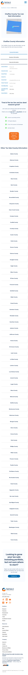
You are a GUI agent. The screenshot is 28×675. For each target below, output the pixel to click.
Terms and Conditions (7, 651)
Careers (4, 644)
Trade (3, 616)
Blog (3, 628)
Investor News (5, 630)
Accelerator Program (6, 618)
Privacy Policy (5, 649)
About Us (4, 642)
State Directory (5, 626)
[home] (6, 2)
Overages (4, 614)
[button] (25, 2)
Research (4, 608)
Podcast (4, 632)
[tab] (14, 52)
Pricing (3, 620)
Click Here (12, 89)
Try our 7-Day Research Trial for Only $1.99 (14, 136)
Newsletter (4, 634)
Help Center (4, 636)
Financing (4, 610)
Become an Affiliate (6, 647)
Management (5, 612)
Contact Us (4, 645)
